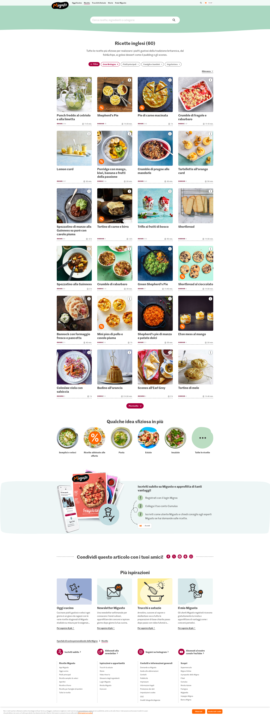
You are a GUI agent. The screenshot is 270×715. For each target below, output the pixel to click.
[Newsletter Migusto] (114, 604)
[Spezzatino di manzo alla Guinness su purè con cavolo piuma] (74, 215)
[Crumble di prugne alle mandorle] (155, 158)
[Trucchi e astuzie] (155, 604)
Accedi (210, 3)
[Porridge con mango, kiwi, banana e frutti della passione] (114, 158)
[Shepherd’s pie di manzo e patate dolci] (155, 321)
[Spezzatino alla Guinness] (74, 269)
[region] (135, 711)
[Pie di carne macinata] (155, 102)
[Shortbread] (195, 215)
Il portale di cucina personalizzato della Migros (77, 641)
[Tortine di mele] (195, 374)
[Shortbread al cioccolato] (195, 269)
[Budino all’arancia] (114, 374)
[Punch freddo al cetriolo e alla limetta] (74, 102)
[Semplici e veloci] (67, 442)
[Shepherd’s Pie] (114, 102)
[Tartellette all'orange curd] (195, 158)
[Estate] (148, 442)
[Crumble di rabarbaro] (114, 269)
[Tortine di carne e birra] (114, 215)
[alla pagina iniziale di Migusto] (60, 3)
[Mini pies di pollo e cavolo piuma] (114, 321)
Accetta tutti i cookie (214, 711)
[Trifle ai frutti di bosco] (155, 215)
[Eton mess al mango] (195, 321)
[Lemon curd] (74, 158)
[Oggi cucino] (74, 604)
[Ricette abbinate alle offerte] (94, 442)
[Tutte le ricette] (202, 442)
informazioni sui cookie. (85, 713)
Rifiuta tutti (198, 711)
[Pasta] (121, 442)
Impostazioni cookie (147, 693)
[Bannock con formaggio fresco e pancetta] (74, 321)
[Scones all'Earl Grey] (155, 374)
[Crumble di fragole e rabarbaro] (195, 102)
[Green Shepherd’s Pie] (155, 269)
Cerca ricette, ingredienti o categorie (135, 20)
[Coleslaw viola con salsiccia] (74, 374)
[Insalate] (175, 442)
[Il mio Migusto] (195, 604)
